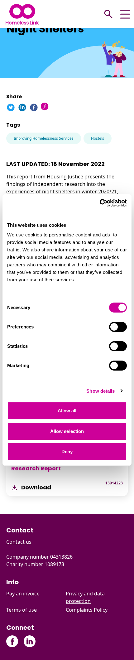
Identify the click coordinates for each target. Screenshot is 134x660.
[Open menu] (125, 14)
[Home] (22, 14)
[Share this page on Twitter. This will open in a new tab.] (10, 107)
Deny (67, 451)
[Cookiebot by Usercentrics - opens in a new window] (99, 203)
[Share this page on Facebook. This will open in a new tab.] (33, 107)
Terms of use (21, 609)
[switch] (118, 327)
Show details (100, 391)
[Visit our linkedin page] (29, 641)
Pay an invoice (23, 593)
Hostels (97, 138)
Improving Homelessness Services (44, 138)
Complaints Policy (87, 609)
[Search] (108, 14)
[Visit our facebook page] (12, 641)
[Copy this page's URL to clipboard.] (45, 107)
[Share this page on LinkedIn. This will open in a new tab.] (22, 107)
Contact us (18, 541)
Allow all (67, 410)
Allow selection (67, 431)
